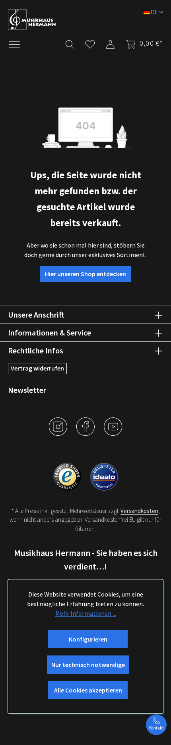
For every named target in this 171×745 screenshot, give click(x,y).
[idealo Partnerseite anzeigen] (104, 476)
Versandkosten (139, 511)
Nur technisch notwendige (88, 665)
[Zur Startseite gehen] (81, 19)
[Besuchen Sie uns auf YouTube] (113, 433)
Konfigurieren (88, 639)
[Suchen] (70, 43)
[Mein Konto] (110, 43)
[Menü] (18, 44)
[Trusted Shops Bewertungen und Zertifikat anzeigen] (67, 476)
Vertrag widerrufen (37, 368)
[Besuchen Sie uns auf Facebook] (86, 433)
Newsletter (27, 390)
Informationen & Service (49, 332)
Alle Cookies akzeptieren (88, 690)
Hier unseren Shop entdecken (85, 274)
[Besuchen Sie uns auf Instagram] (58, 433)
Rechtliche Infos (35, 350)
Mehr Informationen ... (85, 613)
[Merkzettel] (90, 43)
